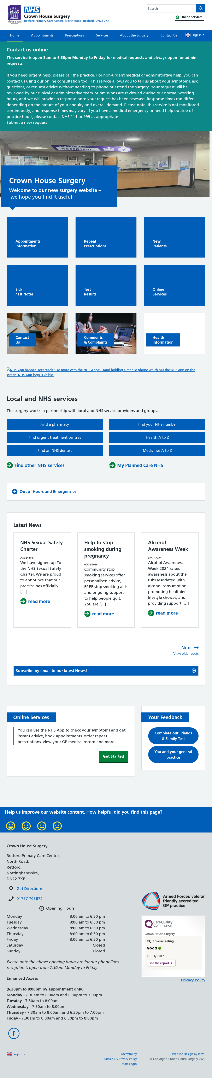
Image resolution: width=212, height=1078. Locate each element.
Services (102, 35)
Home (14, 35)
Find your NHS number (157, 424)
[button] (106, 491)
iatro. (201, 1054)
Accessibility (129, 1054)
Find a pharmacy (54, 424)
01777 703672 (30, 898)
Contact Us (168, 35)
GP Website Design (180, 1054)
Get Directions (29, 888)
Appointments (42, 35)
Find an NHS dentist (55, 450)
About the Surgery (134, 35)
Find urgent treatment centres (55, 437)
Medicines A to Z (157, 450)
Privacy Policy (193, 980)
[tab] (106, 671)
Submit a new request (27, 122)
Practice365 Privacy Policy (120, 1059)
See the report (159, 963)
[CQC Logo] (158, 927)
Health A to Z (157, 437)
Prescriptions (74, 35)
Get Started (113, 756)
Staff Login (129, 1064)
